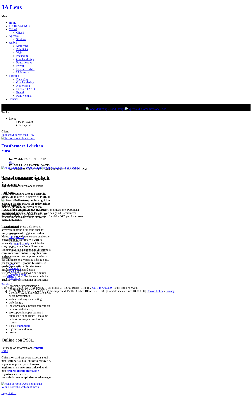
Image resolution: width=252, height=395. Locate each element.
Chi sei (13, 29)
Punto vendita (24, 62)
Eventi (20, 65)
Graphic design (25, 59)
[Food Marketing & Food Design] (105, 109)
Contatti (13, 99)
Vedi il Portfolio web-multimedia (20, 387)
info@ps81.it (16, 237)
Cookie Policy (155, 291)
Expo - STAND (25, 89)
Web (19, 52)
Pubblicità (22, 49)
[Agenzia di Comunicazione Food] (145, 109)
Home (12, 22)
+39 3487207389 (19, 243)
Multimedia (23, 72)
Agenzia (14, 35)
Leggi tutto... (8, 393)
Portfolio (14, 75)
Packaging (22, 55)
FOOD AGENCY (19, 25)
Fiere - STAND (25, 69)
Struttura (21, 39)
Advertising (23, 85)
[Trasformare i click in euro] (18, 138)
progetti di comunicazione (23, 370)
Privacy (170, 291)
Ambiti (13, 42)
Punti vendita (24, 95)
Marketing (22, 45)
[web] (21, 383)
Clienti (20, 32)
